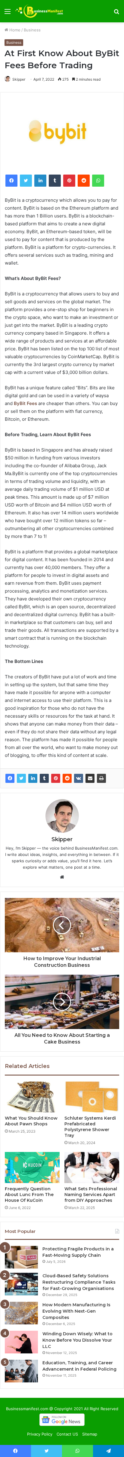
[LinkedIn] (32, 778)
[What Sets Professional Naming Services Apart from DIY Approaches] (91, 1167)
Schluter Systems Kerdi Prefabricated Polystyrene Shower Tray (90, 1126)
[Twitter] (21, 778)
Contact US (67, 1434)
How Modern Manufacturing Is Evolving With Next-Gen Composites (76, 1311)
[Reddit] (67, 778)
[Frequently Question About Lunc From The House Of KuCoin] (32, 1167)
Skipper (18, 79)
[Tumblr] (44, 778)
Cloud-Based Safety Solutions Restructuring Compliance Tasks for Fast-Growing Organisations (79, 1282)
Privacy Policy (39, 1434)
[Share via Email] (90, 778)
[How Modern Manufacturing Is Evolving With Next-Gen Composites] (21, 1313)
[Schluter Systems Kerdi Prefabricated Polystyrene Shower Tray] (91, 1097)
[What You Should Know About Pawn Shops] (32, 1097)
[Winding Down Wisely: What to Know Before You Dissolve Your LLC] (21, 1342)
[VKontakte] (78, 778)
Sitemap (89, 1434)
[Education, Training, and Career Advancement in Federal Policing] (21, 1371)
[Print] (101, 778)
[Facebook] (9, 778)
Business (32, 29)
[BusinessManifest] (39, 11)
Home (14, 29)
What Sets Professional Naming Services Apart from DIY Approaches (90, 1194)
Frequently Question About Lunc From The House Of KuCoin (29, 1194)
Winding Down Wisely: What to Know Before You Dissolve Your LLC (77, 1340)
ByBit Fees (25, 403)
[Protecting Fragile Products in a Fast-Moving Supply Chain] (21, 1257)
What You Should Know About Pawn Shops (31, 1121)
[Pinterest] (55, 778)
